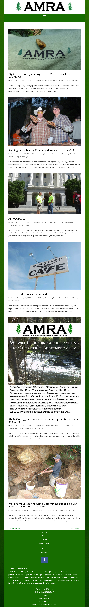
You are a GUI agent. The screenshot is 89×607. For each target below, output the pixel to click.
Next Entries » (75, 528)
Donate (44, 548)
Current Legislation (50, 222)
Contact (44, 552)
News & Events (58, 80)
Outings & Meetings (72, 80)
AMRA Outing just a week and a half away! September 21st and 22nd (43, 420)
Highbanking (64, 154)
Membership (44, 544)
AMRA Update (16, 218)
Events (44, 539)
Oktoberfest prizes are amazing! (27, 294)
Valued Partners (14, 301)
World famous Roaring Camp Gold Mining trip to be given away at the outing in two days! (42, 505)
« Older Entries (14, 528)
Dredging (47, 154)
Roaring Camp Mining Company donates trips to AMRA (41, 150)
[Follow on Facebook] (44, 560)
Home (44, 535)
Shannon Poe (15, 80)
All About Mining (38, 80)
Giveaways (48, 80)
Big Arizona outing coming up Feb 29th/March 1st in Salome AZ (39, 75)
